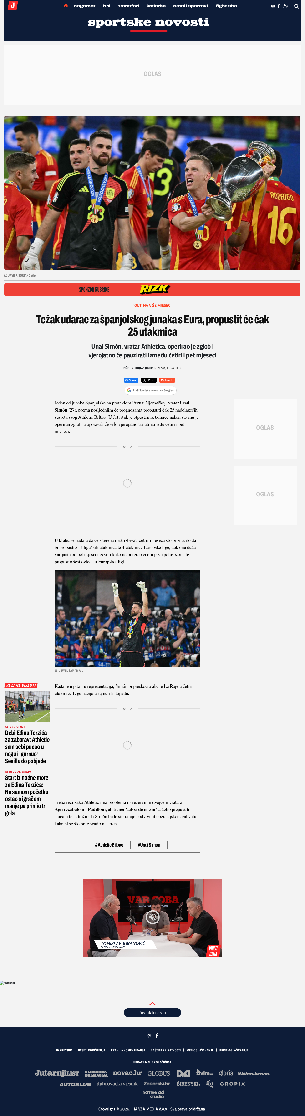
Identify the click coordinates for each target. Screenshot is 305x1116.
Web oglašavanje (200, 1050)
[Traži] (296, 6)
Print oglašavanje (234, 1050)
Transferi (128, 6)
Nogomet (85, 6)
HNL (107, 6)
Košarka (156, 6)
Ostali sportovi (190, 6)
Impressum (64, 1050)
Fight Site (226, 6)
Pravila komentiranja (128, 1050)
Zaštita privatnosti (166, 1050)
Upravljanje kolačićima (152, 1062)
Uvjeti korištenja (91, 1050)
